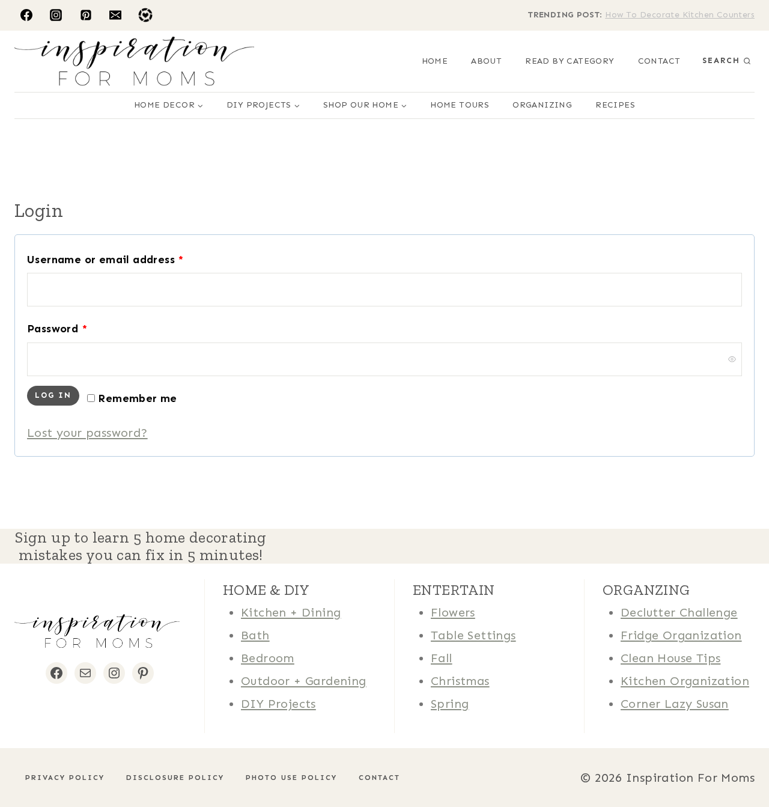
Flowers (453, 612)
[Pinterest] (86, 15)
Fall (441, 658)
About (486, 61)
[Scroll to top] (30, 759)
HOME (435, 61)
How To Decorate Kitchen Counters (680, 15)
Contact (659, 61)
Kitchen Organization (685, 681)
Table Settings (473, 635)
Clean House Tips (670, 658)
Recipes (615, 105)
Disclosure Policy (175, 777)
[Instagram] (56, 15)
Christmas (460, 681)
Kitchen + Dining (291, 612)
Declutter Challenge (679, 612)
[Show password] (732, 359)
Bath (255, 635)
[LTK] (145, 15)
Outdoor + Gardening (303, 681)
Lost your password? (87, 432)
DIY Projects (278, 703)
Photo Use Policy (291, 777)
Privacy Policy (65, 777)
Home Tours (459, 105)
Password (60, 331)
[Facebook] (26, 15)
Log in (53, 395)
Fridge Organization (681, 635)
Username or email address (108, 262)
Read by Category (569, 61)
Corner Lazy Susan (675, 703)
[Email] (115, 15)
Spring (450, 703)
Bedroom (267, 658)
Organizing (542, 105)
